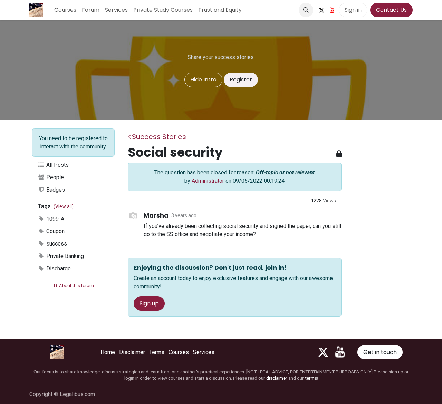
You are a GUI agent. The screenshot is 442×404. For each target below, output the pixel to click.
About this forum (76, 285)
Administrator (208, 180)
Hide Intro (203, 80)
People (54, 177)
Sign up (149, 303)
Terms (156, 352)
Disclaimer (132, 352)
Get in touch (380, 352)
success (56, 243)
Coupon (55, 231)
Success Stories (159, 137)
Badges (55, 189)
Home (107, 352)
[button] (306, 10)
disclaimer (276, 378)
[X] (321, 10)
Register (241, 80)
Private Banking (64, 256)
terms (311, 378)
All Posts (57, 165)
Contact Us (391, 10)
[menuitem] (65, 10)
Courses (179, 352)
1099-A (54, 218)
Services (203, 352)
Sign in (353, 10)
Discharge (58, 268)
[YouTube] (332, 10)
